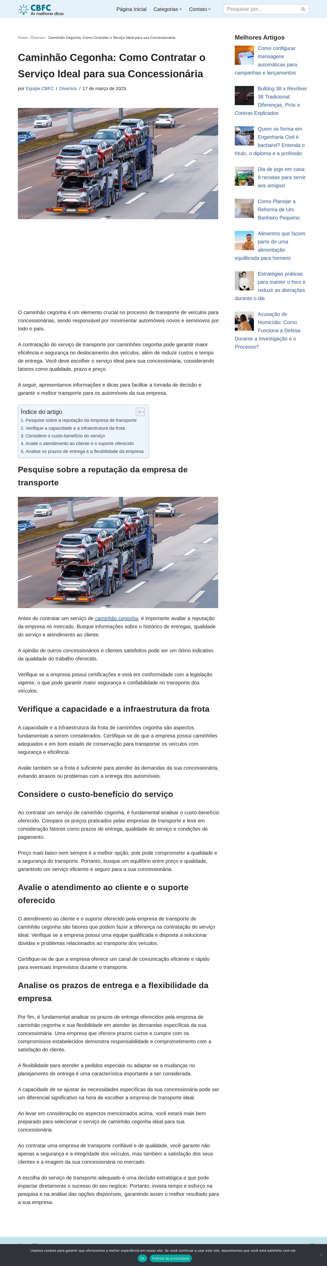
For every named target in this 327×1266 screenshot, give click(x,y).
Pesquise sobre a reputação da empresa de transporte (81, 420)
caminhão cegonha (116, 618)
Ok (142, 1258)
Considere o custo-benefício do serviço (65, 435)
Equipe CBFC (40, 88)
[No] (320, 1255)
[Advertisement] (118, 272)
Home (23, 37)
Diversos (38, 37)
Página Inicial (131, 9)
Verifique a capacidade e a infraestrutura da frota (75, 428)
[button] (180, 9)
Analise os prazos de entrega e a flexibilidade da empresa (85, 451)
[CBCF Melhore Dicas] (42, 9)
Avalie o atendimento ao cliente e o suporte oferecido (80, 443)
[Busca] (303, 9)
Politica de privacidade (170, 1258)
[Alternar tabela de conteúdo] (138, 412)
